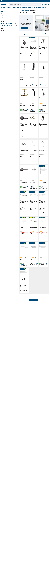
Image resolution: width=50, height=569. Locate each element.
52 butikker (32, 238)
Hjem (19, 10)
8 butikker (26, 58)
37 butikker (22, 213)
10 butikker (22, 84)
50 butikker (41, 84)
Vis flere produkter (33, 300)
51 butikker (36, 58)
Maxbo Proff (44, 7)
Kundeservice (30, 7)
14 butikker (41, 136)
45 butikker (41, 213)
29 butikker (32, 161)
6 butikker (26, 109)
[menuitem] (9, 23)
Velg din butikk (5, 1)
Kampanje (9, 7)
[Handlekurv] (48, 4)
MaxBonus (14, 7)
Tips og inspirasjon (37, 7)
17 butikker (22, 161)
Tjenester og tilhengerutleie (22, 7)
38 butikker (32, 213)
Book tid (23, 27)
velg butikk (8, 15)
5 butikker (36, 135)
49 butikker (32, 110)
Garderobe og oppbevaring (25, 10)
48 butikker (32, 84)
